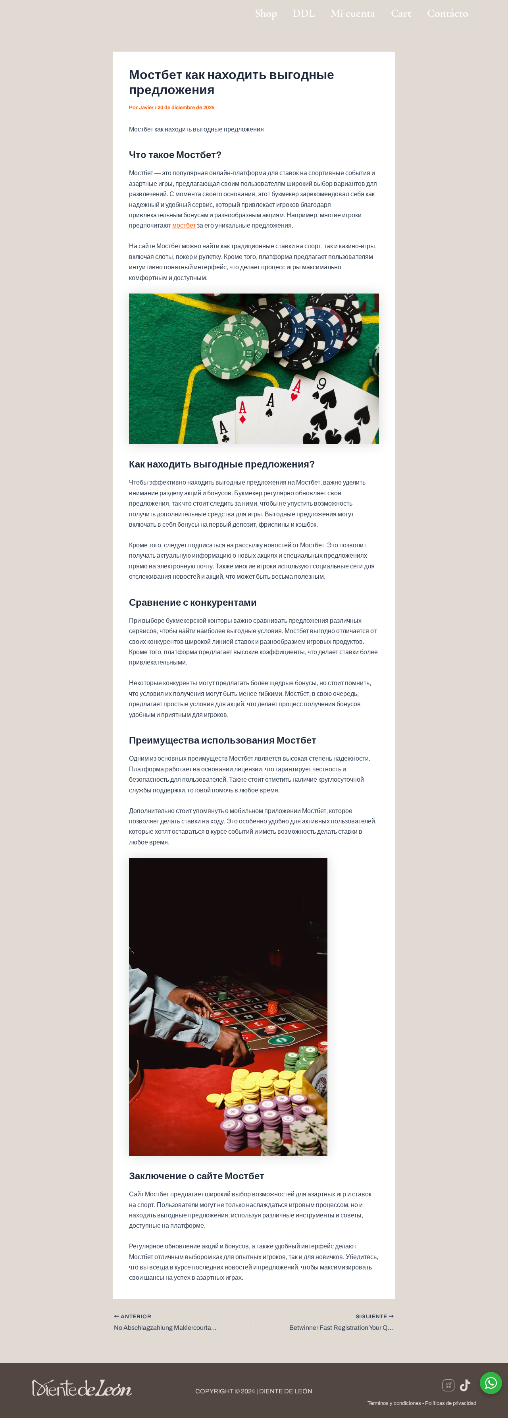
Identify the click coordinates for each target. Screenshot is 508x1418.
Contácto (447, 13)
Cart (401, 13)
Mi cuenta (353, 13)
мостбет (184, 225)
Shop (266, 13)
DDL (304, 13)
